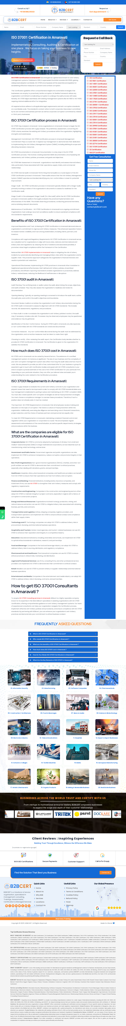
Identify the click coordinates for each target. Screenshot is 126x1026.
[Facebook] (6, 905)
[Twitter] (16, 905)
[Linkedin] (13, 905)
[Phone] (2, 516)
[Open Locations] (80, 20)
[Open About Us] (56, 20)
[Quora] (29, 905)
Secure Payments (50, 861)
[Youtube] (19, 905)
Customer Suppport (76, 861)
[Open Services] (67, 20)
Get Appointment (97, 11)
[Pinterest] (26, 905)
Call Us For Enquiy (102, 861)
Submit (120, 27)
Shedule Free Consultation (22, 60)
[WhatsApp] (2, 512)
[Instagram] (9, 905)
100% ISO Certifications (23, 861)
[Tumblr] (22, 905)
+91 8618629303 (27, 11)
